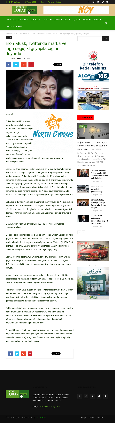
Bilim (66, 19)
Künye (43, 2)
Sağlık (96, 19)
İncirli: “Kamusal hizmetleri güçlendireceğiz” (97, 189)
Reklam (51, 2)
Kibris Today (16, 58)
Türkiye (46, 19)
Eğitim (75, 19)
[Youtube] (107, 2)
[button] (106, 23)
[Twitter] (103, 2)
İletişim (59, 2)
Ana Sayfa (9, 33)
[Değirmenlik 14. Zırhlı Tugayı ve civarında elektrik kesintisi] (93, 131)
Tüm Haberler (21, 33)
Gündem (34, 19)
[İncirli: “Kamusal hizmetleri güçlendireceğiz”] (83, 189)
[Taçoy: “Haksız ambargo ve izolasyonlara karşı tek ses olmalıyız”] (83, 218)
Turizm (19, 26)
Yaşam (85, 19)
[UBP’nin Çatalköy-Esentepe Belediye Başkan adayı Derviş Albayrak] (83, 202)
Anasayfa (11, 19)
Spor (9, 26)
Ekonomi (22, 19)
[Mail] (98, 2)
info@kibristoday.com (50, 406)
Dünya (57, 19)
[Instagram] (93, 2)
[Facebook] (89, 2)
